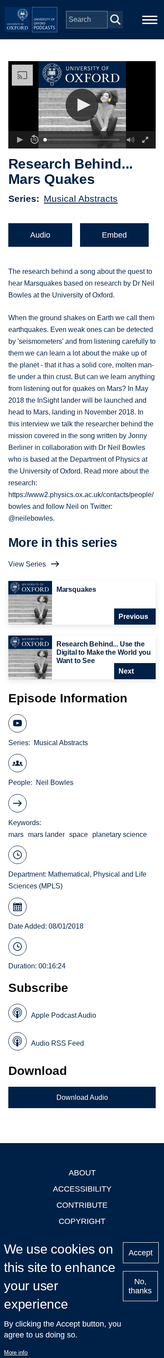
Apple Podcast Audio (63, 1015)
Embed (114, 235)
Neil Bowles (54, 782)
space (78, 834)
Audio (40, 235)
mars (16, 834)
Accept (141, 1252)
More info (16, 1352)
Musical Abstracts (81, 199)
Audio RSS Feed (57, 1043)
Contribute (82, 1205)
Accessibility (82, 1189)
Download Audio (82, 1097)
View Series (27, 564)
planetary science (119, 834)
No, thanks (140, 1286)
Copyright (82, 1221)
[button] (82, 105)
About (82, 1172)
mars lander (46, 834)
